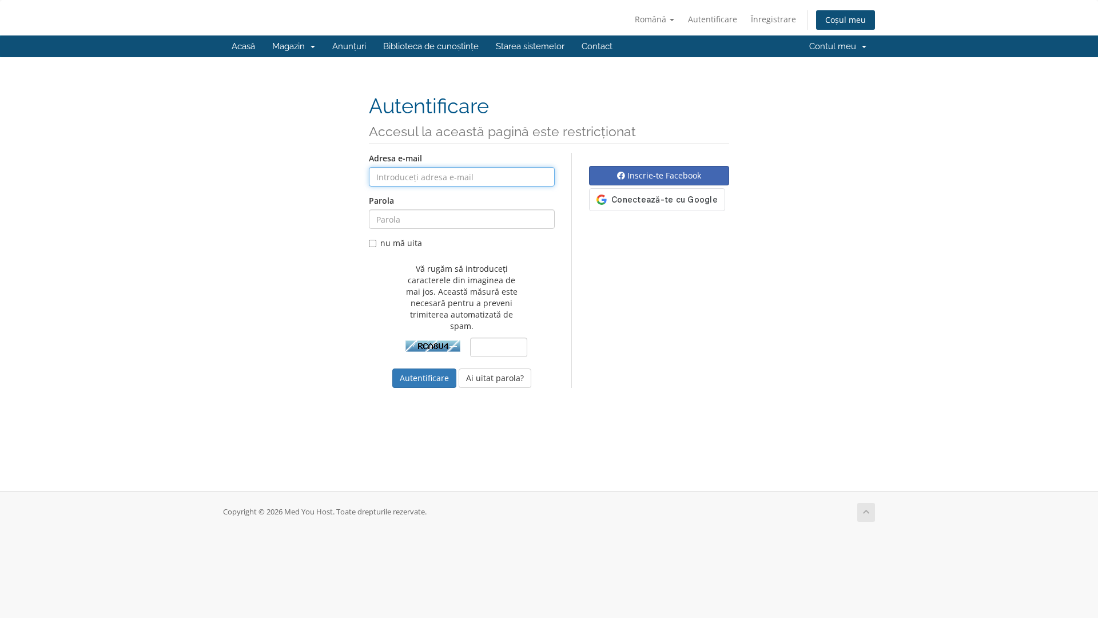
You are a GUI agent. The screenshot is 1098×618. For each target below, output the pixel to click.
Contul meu (835, 46)
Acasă (243, 46)
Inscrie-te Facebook (663, 175)
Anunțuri (349, 46)
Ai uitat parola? (495, 378)
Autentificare (712, 19)
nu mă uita (401, 242)
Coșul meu (845, 19)
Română (652, 19)
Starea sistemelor (530, 46)
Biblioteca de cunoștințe (431, 46)
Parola (381, 200)
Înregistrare (773, 19)
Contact (597, 46)
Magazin (290, 46)
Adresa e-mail (395, 158)
